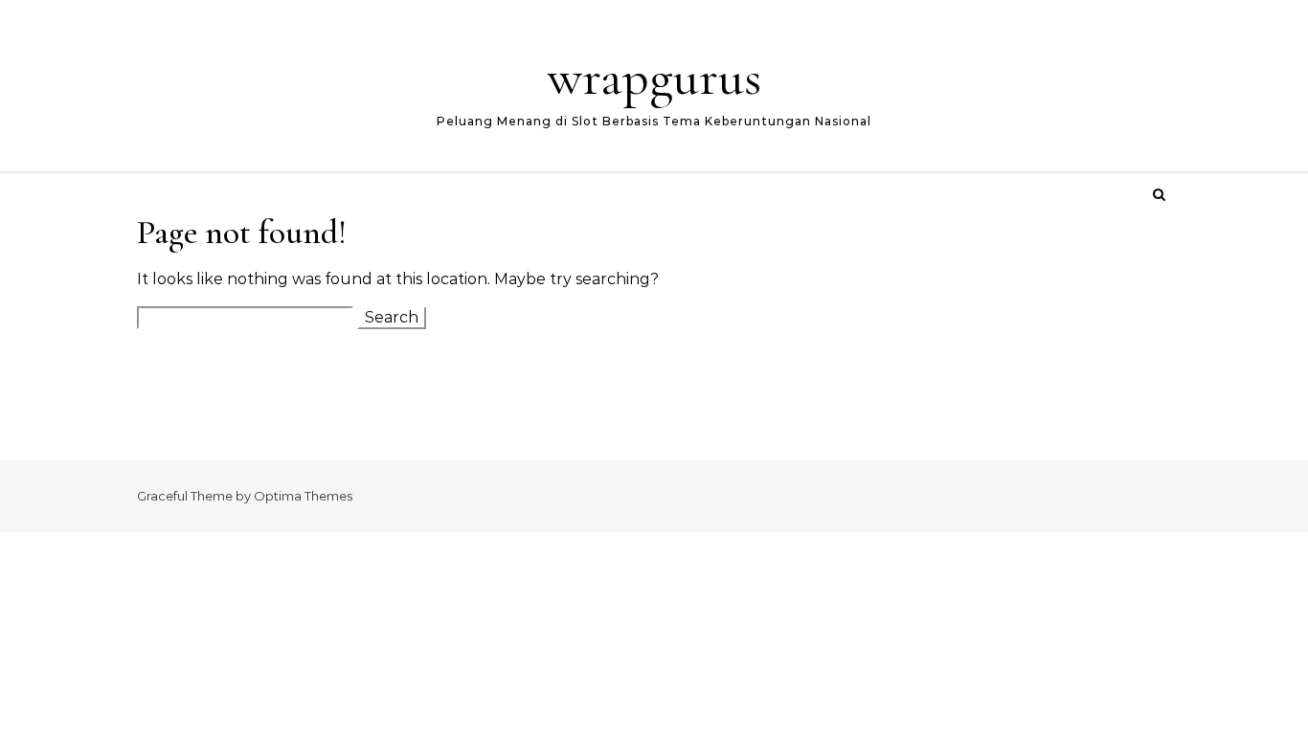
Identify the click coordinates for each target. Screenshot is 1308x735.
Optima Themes (303, 495)
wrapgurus (654, 77)
